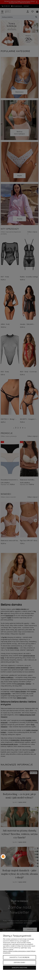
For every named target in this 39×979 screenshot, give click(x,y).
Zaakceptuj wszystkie (19, 967)
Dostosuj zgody (19, 962)
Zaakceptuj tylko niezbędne (19, 957)
